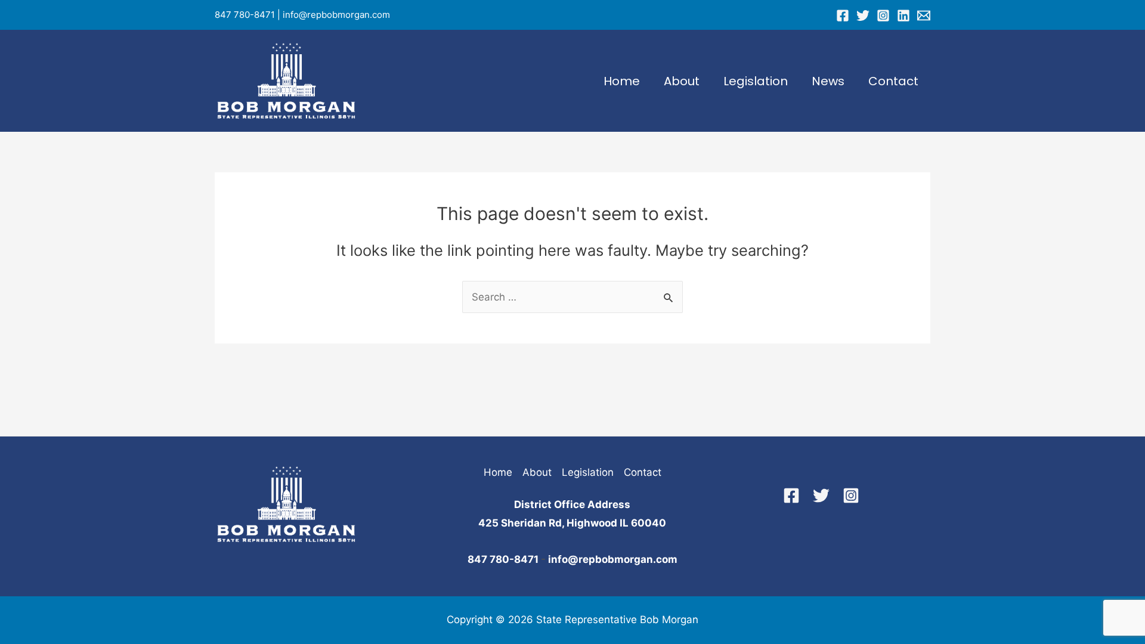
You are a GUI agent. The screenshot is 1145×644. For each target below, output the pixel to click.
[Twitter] (862, 15)
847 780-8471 (245, 14)
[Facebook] (842, 15)
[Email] (923, 15)
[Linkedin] (903, 15)
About (682, 81)
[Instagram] (883, 15)
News (828, 81)
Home (622, 81)
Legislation (755, 81)
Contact (893, 81)
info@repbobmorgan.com (336, 14)
